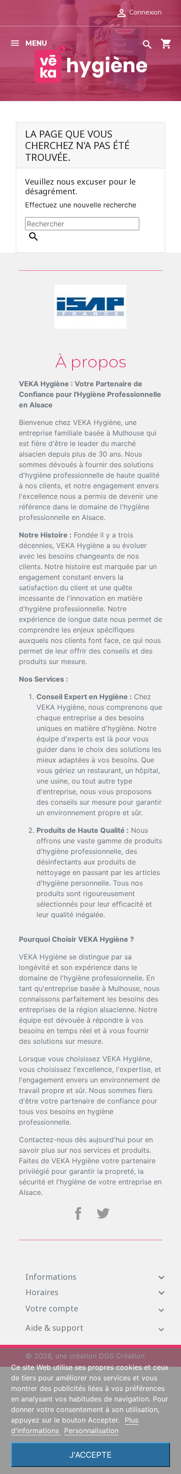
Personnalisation (91, 1430)
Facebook (78, 1213)
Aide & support (54, 1327)
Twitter (103, 1213)
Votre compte (51, 1308)
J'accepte (90, 1454)
